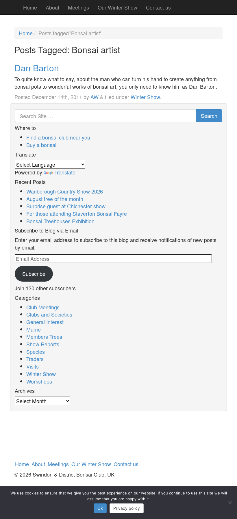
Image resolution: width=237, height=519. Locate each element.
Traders (35, 358)
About (52, 7)
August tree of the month (54, 198)
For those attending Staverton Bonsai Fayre (76, 213)
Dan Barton (36, 68)
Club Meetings (43, 307)
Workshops (39, 381)
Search (209, 115)
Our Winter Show (117, 7)
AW (94, 97)
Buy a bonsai (41, 144)
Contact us (158, 7)
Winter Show (145, 97)
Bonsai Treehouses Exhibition (60, 221)
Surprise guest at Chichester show (65, 206)
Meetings (78, 7)
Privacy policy (126, 508)
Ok (100, 508)
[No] (230, 502)
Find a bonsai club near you (58, 137)
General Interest (45, 321)
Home (30, 7)
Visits (32, 366)
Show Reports (42, 344)
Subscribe (33, 273)
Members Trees (44, 336)
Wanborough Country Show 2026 (64, 191)
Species (35, 351)
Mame (33, 329)
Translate (64, 172)
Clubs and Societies (49, 314)
